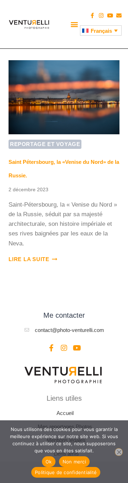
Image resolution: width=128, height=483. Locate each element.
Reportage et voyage (45, 144)
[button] (74, 24)
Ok (49, 461)
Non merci (74, 461)
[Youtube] (110, 15)
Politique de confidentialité (66, 472)
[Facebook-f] (92, 15)
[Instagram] (101, 15)
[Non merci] (119, 452)
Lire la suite (33, 259)
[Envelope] (119, 15)
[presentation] (64, 97)
